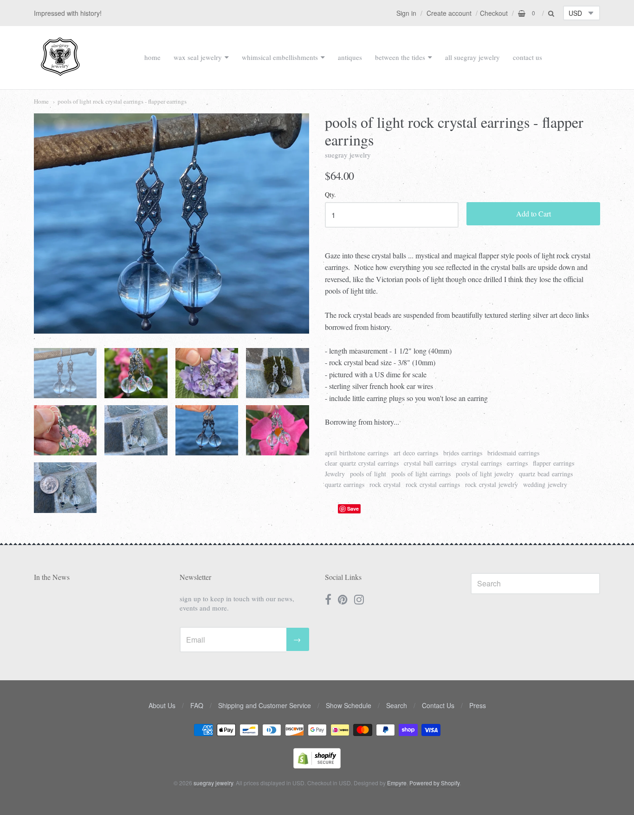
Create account (449, 13)
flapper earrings (553, 463)
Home (41, 101)
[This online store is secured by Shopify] (317, 765)
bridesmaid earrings (513, 452)
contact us (527, 57)
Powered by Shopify (434, 783)
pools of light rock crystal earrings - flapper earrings (122, 101)
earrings (517, 463)
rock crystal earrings (433, 484)
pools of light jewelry (485, 473)
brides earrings (462, 452)
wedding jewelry (545, 484)
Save (353, 508)
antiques (350, 57)
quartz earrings (344, 484)
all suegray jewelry (472, 57)
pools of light (368, 473)
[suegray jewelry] (60, 71)
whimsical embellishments (280, 57)
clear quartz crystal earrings (362, 463)
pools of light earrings (421, 473)
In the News (52, 577)
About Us (162, 705)
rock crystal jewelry (491, 484)
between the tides (400, 57)
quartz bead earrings (546, 473)
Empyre (397, 783)
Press (477, 705)
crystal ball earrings (430, 463)
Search (396, 705)
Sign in (406, 13)
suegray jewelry (348, 154)
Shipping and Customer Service (264, 705)
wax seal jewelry (198, 57)
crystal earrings (481, 463)
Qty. (330, 195)
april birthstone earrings (356, 452)
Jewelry (335, 473)
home (152, 57)
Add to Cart (533, 213)
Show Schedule (348, 705)
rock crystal (385, 484)
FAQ (196, 705)
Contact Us (438, 705)
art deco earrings (416, 452)
